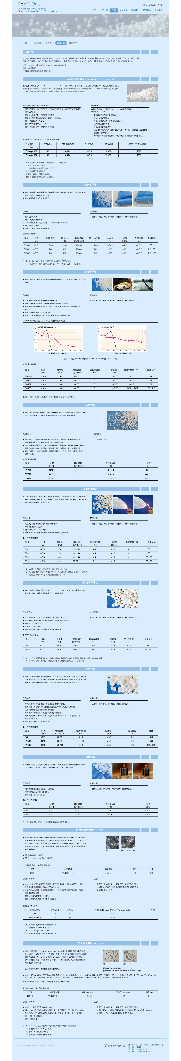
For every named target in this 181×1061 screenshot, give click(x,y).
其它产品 (73, 43)
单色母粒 (38, 43)
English (154, 5)
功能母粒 (61, 43)
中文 (160, 5)
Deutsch (146, 5)
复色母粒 (50, 43)
